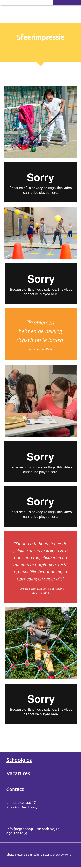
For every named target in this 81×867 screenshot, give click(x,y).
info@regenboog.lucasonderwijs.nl (33, 829)
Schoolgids (19, 760)
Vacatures (18, 773)
